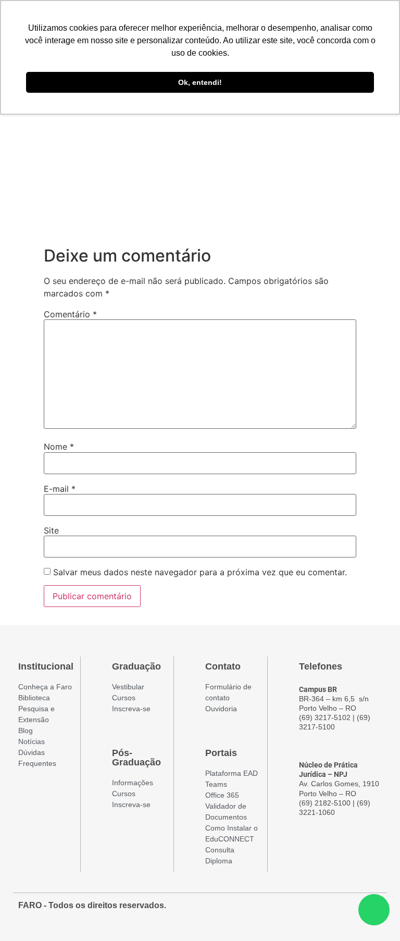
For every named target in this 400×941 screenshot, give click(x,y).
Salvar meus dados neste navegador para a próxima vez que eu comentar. (200, 572)
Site (51, 530)
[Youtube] (353, 910)
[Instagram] (335, 910)
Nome (59, 446)
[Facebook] (316, 910)
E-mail (60, 489)
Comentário (70, 314)
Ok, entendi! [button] (200, 82)
